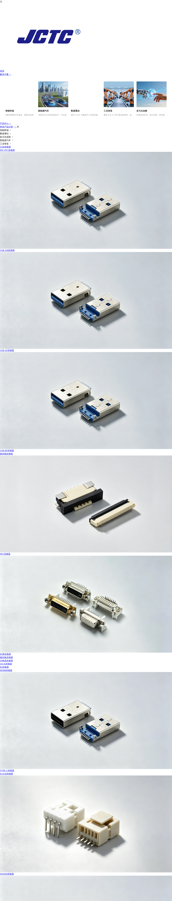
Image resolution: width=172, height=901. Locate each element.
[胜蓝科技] (86, 36)
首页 (2, 71)
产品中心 (4, 123)
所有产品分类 (6, 127)
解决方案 (4, 74)
